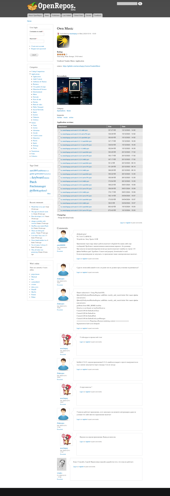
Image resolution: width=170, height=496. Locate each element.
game (32, 173)
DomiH (33, 289)
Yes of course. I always (38, 245)
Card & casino (37, 135)
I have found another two (39, 240)
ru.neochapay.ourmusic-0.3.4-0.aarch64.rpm (76, 174)
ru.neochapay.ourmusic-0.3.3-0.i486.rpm (75, 170)
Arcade (35, 133)
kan (32, 279)
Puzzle (35, 141)
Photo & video (37, 104)
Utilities (35, 120)
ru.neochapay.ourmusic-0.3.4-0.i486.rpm (75, 181)
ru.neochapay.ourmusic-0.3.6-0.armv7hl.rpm (76, 196)
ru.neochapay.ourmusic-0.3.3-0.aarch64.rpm (76, 163)
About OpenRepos (35, 15)
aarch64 (34, 170)
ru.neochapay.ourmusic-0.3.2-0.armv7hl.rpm (76, 155)
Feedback (97, 15)
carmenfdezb (35, 282)
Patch (33, 182)
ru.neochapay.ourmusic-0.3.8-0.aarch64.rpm (76, 206)
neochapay (73, 33)
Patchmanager (38, 186)
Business (36, 84)
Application (37, 76)
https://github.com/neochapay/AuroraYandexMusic (81, 66)
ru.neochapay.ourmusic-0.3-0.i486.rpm (74, 130)
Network (35, 97)
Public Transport (38, 107)
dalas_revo (34, 287)
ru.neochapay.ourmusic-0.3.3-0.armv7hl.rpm (76, 166)
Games (33, 123)
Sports (35, 112)
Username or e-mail (36, 31)
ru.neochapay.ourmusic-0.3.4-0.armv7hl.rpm (76, 177)
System (35, 115)
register (128, 223)
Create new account (37, 46)
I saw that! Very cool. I (38, 235)
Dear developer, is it (37, 216)
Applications (35, 74)
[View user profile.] (63, 242)
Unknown (36, 117)
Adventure (36, 130)
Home (29, 21)
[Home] (51, 6)
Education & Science (40, 89)
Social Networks (38, 110)
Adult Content (37, 79)
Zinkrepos (60, 278)
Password (33, 39)
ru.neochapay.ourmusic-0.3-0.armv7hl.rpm (75, 134)
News (47, 15)
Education (36, 138)
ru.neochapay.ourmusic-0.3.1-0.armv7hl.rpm (76, 145)
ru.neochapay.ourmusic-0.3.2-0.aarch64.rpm (76, 152)
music (46, 177)
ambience (42, 170)
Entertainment (37, 92)
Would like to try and (38, 207)
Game (35, 125)
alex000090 (61, 245)
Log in (122, 223)
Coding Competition (37, 71)
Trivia (35, 148)
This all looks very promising (37, 251)
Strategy (35, 146)
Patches (35, 102)
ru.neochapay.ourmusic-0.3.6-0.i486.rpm (75, 203)
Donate (88, 15)
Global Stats (78, 15)
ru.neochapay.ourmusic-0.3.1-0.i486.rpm (75, 148)
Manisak (34, 277)
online (71, 117)
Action (35, 128)
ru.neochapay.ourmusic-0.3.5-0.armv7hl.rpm (76, 188)
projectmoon (35, 274)
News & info (37, 99)
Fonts (33, 154)
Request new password (38, 49)
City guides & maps (39, 87)
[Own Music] (63, 106)
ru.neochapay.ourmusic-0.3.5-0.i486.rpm (75, 192)
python (34, 190)
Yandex (59, 117)
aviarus (33, 284)
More (49, 194)
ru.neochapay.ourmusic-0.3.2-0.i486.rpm (75, 159)
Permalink (60, 251)
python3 (43, 190)
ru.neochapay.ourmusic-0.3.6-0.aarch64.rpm (76, 199)
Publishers (56, 15)
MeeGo (33, 292)
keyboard (38, 177)
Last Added (67, 15)
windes (59, 473)
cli (48, 171)
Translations (35, 151)
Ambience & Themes (40, 82)
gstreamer (39, 173)
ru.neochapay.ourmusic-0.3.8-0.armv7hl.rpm (76, 210)
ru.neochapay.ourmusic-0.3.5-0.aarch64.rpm (76, 185)
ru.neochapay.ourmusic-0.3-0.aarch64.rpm (75, 137)
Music (35, 94)
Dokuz (33, 297)
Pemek (33, 295)
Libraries (34, 156)
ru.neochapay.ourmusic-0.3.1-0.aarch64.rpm (76, 141)
